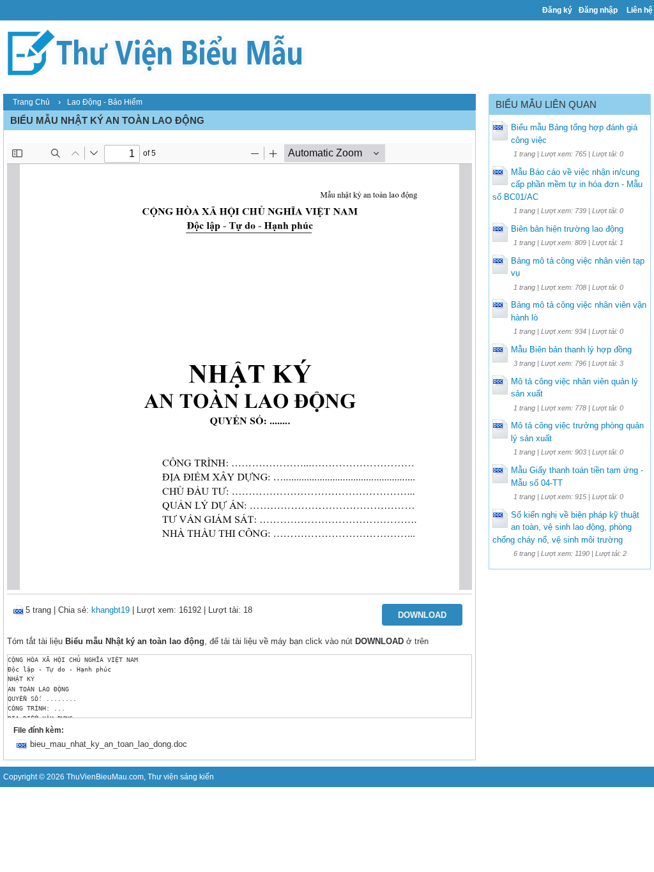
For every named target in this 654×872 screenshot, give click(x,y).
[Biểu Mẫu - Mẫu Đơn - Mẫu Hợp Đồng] (159, 51)
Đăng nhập (598, 10)
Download (422, 615)
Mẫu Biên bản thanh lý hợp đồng (571, 349)
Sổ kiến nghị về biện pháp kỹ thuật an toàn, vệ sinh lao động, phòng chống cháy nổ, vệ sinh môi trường (565, 527)
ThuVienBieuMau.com (105, 776)
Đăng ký (557, 10)
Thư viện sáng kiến (181, 776)
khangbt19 (110, 610)
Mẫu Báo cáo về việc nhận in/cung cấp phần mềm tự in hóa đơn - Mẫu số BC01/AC (567, 184)
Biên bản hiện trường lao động (567, 229)
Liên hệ (640, 10)
